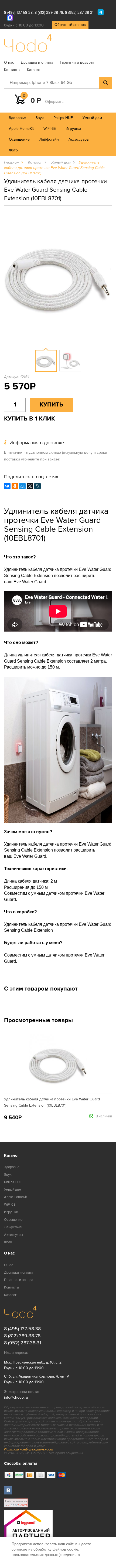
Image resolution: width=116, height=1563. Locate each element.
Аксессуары (79, 139)
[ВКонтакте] (7, 486)
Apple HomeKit (21, 128)
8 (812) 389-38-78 (49, 12)
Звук (40, 118)
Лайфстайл (49, 139)
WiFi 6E (49, 128)
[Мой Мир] (22, 486)
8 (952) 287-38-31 (79, 12)
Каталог (33, 69)
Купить (51, 404)
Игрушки (73, 128)
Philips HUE (63, 118)
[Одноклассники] (15, 486)
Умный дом (92, 118)
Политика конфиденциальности (28, 1449)
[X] (30, 486)
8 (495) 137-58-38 (18, 12)
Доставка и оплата (37, 62)
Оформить (54, 101)
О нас (9, 62)
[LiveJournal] (37, 486)
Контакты (12, 69)
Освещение (19, 139)
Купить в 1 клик (29, 418)
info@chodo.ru (16, 1397)
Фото (13, 150)
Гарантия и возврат (77, 62)
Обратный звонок (70, 24)
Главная (11, 162)
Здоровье (17, 118)
